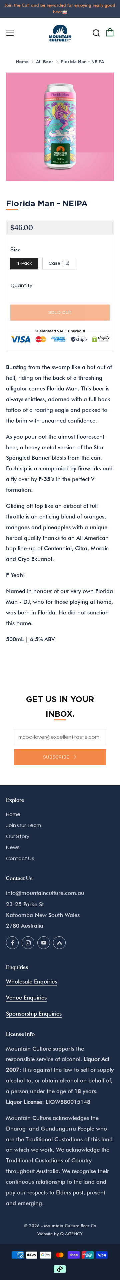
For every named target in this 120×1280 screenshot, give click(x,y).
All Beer (44, 61)
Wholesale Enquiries (31, 981)
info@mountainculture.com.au (45, 893)
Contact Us (20, 858)
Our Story (17, 836)
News (13, 847)
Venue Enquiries (26, 997)
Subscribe (57, 757)
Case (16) (59, 263)
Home (22, 61)
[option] (60, 127)
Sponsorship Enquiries (34, 1013)
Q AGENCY (71, 1233)
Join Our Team (23, 825)
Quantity (21, 285)
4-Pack (24, 263)
